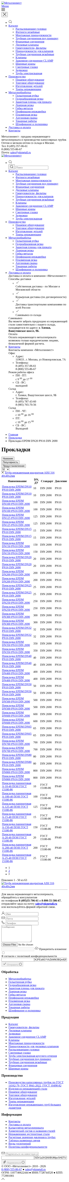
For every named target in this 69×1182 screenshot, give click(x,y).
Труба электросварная (29, 73)
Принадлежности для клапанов (34, 51)
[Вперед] (9, 874)
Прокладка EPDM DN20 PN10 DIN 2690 (16, 559)
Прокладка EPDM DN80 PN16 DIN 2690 (16, 763)
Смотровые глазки (27, 66)
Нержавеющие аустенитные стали (29, 1134)
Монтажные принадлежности (33, 35)
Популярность (10, 462)
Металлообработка (19, 92)
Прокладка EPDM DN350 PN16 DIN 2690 (16, 650)
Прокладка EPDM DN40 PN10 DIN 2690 (16, 658)
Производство (17, 76)
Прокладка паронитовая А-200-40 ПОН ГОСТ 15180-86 (16, 847)
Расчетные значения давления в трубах (32, 1137)
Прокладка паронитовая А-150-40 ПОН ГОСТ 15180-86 (16, 827)
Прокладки (15, 437)
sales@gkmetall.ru (20, 152)
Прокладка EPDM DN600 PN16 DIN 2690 (16, 721)
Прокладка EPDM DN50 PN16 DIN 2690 (16, 693)
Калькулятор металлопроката (26, 1127)
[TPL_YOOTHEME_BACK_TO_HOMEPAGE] (11, 2)
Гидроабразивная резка (29, 98)
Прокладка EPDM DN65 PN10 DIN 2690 (16, 728)
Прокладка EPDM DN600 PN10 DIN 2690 (16, 714)
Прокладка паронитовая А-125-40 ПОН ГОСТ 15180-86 (16, 806)
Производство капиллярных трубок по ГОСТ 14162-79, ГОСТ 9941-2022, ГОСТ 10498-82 (36, 1084)
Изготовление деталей (29, 86)
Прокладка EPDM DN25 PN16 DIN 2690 (16, 594)
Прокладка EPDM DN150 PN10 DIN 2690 (16, 545)
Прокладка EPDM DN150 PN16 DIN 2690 (16, 552)
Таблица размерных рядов (24, 1140)
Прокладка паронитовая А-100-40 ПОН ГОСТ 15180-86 (16, 796)
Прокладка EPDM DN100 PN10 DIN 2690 (16, 502)
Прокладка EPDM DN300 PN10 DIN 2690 (16, 615)
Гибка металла (24, 108)
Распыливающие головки (31, 28)
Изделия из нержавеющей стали (27, 1088)
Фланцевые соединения (30, 41)
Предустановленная (13, 466)
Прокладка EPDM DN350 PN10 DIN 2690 (16, 643)
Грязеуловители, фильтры (31, 47)
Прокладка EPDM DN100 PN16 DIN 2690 (16, 509)
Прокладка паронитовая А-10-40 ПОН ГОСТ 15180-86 (16, 786)
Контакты (14, 130)
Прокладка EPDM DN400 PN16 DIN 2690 (16, 679)
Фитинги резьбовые (28, 32)
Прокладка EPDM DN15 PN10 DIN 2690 (16, 530)
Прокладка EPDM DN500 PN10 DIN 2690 (16, 700)
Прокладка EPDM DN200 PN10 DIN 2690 (16, 573)
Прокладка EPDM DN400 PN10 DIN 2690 (16, 672)
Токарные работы (26, 121)
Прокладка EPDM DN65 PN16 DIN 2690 (16, 735)
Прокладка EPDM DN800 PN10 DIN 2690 (16, 771)
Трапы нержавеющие (28, 89)
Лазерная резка (25, 105)
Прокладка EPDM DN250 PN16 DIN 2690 (16, 608)
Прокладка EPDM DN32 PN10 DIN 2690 (16, 629)
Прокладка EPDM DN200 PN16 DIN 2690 (16, 580)
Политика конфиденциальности (27, 1146)
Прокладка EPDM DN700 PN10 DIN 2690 (16, 742)
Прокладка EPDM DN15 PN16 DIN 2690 (16, 538)
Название (8, 458)
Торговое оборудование (30, 82)
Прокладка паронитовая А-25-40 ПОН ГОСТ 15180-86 (16, 858)
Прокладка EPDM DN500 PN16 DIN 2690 (16, 707)
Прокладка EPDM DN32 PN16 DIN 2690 (16, 636)
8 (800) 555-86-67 (11, 1169)
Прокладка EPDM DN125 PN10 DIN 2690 (16, 516)
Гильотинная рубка (27, 95)
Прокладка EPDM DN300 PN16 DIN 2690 (16, 622)
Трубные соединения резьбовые (35, 54)
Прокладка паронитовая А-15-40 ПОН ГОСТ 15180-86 (16, 817)
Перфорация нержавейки (31, 111)
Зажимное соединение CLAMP (34, 60)
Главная (13, 434)
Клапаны (21, 57)
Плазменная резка (26, 114)
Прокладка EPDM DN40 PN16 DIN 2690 (16, 665)
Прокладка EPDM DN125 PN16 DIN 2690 (16, 523)
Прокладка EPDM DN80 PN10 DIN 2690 (16, 756)
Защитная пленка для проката (33, 101)
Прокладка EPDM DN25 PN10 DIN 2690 (16, 587)
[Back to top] (3, 1178)
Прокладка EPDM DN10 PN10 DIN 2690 (16, 488)
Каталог (13, 25)
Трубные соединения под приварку (37, 38)
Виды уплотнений (19, 1143)
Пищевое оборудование (30, 79)
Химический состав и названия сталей (31, 1130)
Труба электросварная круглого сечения (32, 1055)
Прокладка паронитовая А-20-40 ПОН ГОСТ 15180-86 (16, 837)
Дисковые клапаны (27, 44)
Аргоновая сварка (26, 117)
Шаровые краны (25, 63)
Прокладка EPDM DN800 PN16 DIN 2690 (16, 778)
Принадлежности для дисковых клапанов (33, 1046)
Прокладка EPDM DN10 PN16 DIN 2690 (16, 495)
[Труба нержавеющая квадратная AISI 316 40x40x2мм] (34, 886)
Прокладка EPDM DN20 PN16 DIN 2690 (16, 566)
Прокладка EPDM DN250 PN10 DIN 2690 (16, 601)
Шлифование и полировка (32, 124)
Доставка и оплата (19, 127)
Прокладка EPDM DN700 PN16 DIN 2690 (16, 749)
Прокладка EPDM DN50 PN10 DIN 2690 (16, 686)
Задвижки (22, 70)
